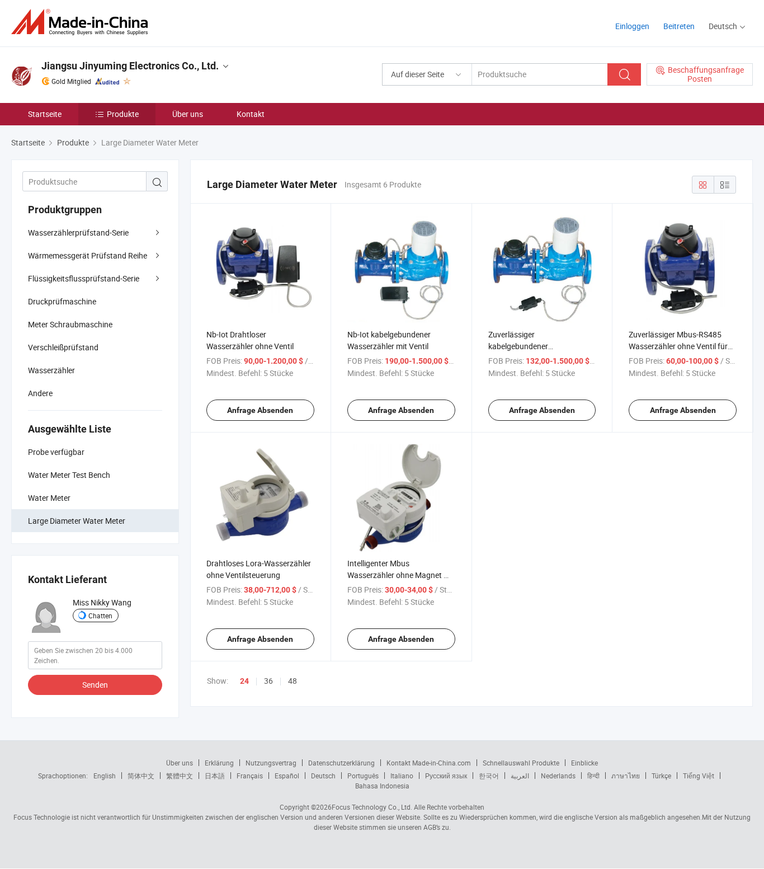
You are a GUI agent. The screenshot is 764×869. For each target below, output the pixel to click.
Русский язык (446, 775)
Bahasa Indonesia (382, 785)
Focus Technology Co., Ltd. (372, 806)
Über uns (187, 114)
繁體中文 (179, 775)
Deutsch (323, 775)
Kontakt (251, 114)
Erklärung (219, 762)
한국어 (489, 775)
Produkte (123, 114)
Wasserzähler (51, 370)
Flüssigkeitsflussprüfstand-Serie (83, 278)
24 (244, 681)
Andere (40, 393)
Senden (95, 684)
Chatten (100, 615)
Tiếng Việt (698, 775)
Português (363, 775)
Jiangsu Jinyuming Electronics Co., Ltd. (130, 66)
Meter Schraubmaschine (70, 324)
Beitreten (679, 26)
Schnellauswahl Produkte (521, 762)
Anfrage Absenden (260, 410)
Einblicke (584, 762)
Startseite (45, 114)
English (104, 775)
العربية (520, 775)
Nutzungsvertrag (271, 762)
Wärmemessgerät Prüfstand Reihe (87, 255)
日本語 (215, 775)
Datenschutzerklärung (341, 762)
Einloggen (632, 26)
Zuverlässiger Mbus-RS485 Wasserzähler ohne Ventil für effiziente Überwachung (678, 346)
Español (287, 775)
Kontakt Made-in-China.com (428, 762)
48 (292, 680)
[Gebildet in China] (83, 22)
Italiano (401, 775)
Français (250, 775)
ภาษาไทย (625, 775)
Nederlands (558, 775)
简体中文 (141, 775)
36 (268, 680)
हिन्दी (593, 775)
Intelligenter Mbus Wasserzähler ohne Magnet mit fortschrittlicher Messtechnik (401, 575)
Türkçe (661, 775)
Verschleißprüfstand (63, 347)
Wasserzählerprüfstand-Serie (78, 232)
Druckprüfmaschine (62, 301)
